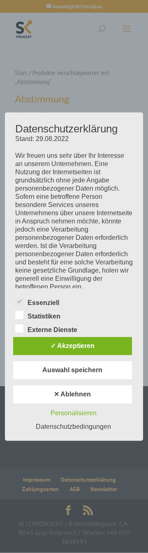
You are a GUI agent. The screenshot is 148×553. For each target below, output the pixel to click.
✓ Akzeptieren (73, 345)
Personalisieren (74, 413)
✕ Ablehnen (72, 394)
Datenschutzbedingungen (73, 426)
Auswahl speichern (72, 369)
